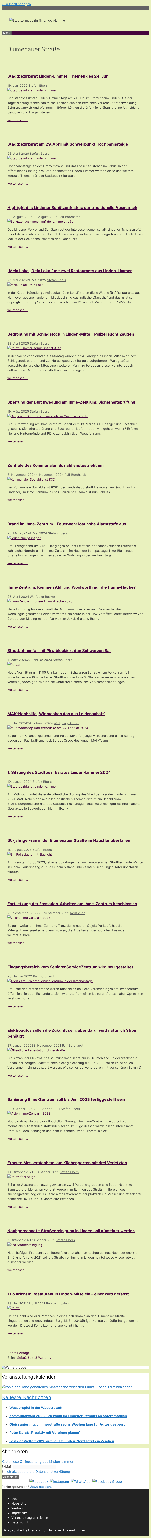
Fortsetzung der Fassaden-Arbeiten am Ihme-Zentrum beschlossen (72, 903)
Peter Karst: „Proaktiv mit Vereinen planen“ (44, 1433)
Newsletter (19, 1503)
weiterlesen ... (17, 120)
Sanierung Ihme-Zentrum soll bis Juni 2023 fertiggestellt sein (66, 1099)
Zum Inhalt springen (16, 4)
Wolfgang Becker (42, 596)
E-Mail (7, 1467)
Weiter (45, 1358)
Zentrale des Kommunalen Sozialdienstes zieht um (55, 465)
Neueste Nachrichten (26, 1397)
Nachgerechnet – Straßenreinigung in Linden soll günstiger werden (71, 1230)
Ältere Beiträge (18, 1353)
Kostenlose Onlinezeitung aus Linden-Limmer (37, 1462)
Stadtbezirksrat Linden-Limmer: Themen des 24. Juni (58, 76)
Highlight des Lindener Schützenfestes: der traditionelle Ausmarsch (72, 207)
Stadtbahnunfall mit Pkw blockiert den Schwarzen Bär (59, 650)
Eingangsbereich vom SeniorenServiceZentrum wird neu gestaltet (70, 967)
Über (15, 1499)
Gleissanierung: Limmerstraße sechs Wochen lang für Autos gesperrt (67, 1424)
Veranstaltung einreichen (29, 1518)
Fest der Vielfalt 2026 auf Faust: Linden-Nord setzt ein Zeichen (61, 1441)
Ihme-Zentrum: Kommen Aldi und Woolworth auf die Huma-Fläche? (71, 587)
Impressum (19, 1513)
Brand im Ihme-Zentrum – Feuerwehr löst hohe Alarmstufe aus (66, 524)
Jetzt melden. (41, 1487)
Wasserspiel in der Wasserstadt (36, 1408)
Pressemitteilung (58, 1303)
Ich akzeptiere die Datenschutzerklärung (38, 1472)
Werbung (18, 1508)
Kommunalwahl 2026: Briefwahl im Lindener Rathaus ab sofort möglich (68, 1416)
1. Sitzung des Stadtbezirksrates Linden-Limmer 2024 (59, 772)
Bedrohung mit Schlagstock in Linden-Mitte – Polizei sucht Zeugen (70, 334)
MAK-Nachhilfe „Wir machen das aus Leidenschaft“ (56, 714)
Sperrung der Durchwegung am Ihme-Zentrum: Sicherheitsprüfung (71, 402)
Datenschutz (20, 1522)
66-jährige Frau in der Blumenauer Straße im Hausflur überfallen (68, 840)
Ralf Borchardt (69, 217)
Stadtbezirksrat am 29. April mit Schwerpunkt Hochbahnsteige (67, 144)
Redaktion (77, 913)
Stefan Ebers (38, 85)
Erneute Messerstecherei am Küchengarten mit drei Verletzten (67, 1162)
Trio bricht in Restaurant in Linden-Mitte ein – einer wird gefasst (68, 1294)
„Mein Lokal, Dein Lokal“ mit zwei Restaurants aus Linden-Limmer (69, 270)
